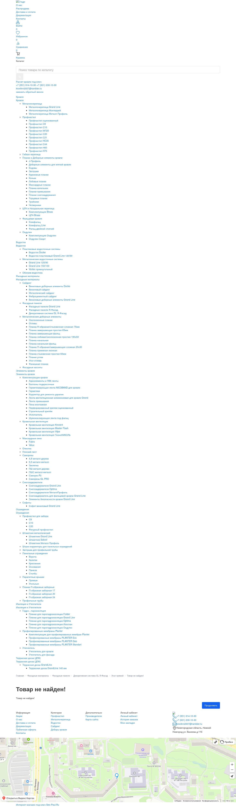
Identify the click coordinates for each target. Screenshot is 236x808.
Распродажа (22, 8)
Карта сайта (92, 719)
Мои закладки (127, 722)
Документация (23, 15)
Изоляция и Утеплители (28, 607)
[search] (19, 76)
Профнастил (57, 716)
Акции (19, 716)
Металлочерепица (60, 719)
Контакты (21, 18)
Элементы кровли (25, 374)
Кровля (20, 100)
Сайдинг (55, 726)
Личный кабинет (128, 716)
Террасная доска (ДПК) (28, 661)
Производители (94, 716)
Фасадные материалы (27, 279)
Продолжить (211, 705)
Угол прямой (117, 675)
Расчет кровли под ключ (28, 81)
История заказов (129, 719)
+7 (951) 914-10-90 (26, 85)
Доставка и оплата (25, 11)
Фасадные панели (61, 675)
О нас (19, 5)
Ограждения (22, 512)
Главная (20, 675)
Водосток (21, 245)
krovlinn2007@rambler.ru (29, 88)
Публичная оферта (26, 729)
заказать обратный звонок (29, 91)
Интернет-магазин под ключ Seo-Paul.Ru (37, 804)
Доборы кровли (59, 729)
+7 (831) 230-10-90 (47, 85)
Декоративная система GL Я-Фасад (90, 675)
